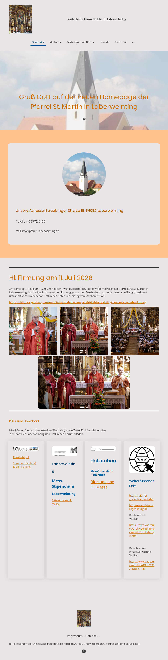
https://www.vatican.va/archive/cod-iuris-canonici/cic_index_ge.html (142, 530)
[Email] (84, 119)
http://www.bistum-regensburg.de (141, 507)
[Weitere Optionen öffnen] (133, 42)
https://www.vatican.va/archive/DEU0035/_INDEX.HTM (142, 565)
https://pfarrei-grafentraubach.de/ (141, 497)
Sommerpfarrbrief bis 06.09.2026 (24, 465)
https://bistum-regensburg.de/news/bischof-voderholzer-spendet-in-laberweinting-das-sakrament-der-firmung (77, 302)
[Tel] (84, 651)
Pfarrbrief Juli (21, 457)
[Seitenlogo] (20, 19)
